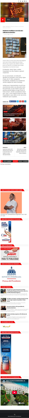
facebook (25, 161)
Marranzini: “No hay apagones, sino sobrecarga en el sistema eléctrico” (12, 141)
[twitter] (20, 1)
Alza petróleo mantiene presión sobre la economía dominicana (13, 114)
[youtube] (22, 1)
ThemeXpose (18, 416)
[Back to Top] (14, 414)
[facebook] (18, 1)
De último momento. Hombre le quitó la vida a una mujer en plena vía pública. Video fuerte (17, 300)
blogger (15, 161)
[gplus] (26, 1)
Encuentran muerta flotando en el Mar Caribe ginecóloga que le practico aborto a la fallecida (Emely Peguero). (17, 291)
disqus (20, 161)
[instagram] (24, 1)
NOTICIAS (8, 26)
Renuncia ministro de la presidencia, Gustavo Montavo (15, 307)
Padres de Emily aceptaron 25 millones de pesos (17, 314)
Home (4, 26)
